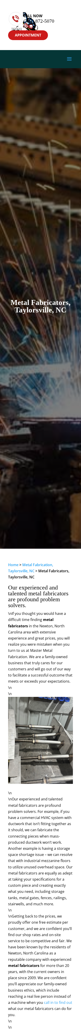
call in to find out (58, 1002)
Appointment (28, 35)
